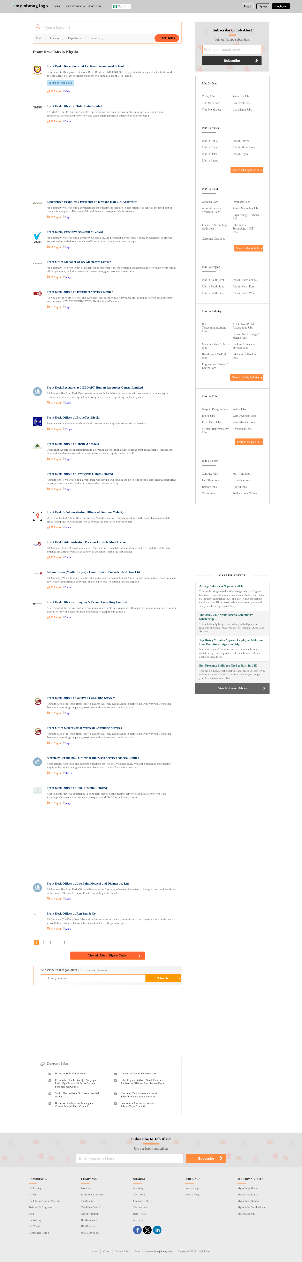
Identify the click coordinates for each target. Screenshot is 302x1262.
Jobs (57, 6)
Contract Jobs (210, 473)
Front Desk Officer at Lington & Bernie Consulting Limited (87, 602)
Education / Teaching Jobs (245, 356)
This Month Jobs (211, 109)
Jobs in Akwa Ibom (244, 147)
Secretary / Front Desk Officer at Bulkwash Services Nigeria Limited (93, 757)
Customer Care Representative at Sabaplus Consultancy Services (139, 1095)
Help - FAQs (139, 1213)
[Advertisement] (107, 162)
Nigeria (121, 6)
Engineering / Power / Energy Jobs (215, 366)
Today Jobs (208, 96)
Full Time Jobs (241, 473)
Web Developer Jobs (244, 415)
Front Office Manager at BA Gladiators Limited (79, 261)
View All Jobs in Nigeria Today (107, 955)
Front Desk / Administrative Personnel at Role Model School (87, 542)
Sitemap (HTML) (142, 1200)
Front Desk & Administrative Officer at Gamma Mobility (85, 512)
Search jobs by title (248, 441)
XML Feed (139, 1194)
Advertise (138, 1220)
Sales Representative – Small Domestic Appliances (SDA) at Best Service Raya (142, 1082)
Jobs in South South (213, 286)
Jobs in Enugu (210, 147)
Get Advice (74, 6)
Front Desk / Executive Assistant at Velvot (75, 231)
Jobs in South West (213, 279)
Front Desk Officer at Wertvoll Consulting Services (81, 697)
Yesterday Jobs (241, 96)
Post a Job (86, 1188)
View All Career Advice (232, 688)
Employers (281, 6)
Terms (138, 1251)
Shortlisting (87, 1200)
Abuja (68, 277)
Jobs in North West (244, 293)
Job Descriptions (90, 1232)
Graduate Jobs (210, 201)
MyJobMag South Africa (251, 1207)
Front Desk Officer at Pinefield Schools (73, 443)
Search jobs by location (245, 170)
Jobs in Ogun (240, 154)
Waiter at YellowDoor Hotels (71, 1073)
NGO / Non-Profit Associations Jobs (243, 325)
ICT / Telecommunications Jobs (214, 327)
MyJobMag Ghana (247, 1188)
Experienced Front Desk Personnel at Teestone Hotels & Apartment (92, 201)
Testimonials (140, 1207)
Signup (263, 6)
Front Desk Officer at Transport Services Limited (80, 291)
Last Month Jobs (242, 109)
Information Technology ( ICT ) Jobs (244, 228)
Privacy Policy (122, 1251)
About (95, 1251)
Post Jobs (94, 6)
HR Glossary (88, 1226)
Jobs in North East (243, 286)
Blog (31, 1213)
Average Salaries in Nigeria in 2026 (221, 586)
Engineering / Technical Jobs (246, 216)
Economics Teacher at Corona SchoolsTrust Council (137, 1105)
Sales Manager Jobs (244, 422)
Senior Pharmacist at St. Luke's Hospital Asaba (77, 1095)
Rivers (68, 773)
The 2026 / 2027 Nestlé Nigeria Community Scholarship (226, 617)
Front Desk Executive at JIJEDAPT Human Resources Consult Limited (95, 387)
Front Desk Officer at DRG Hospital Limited (77, 787)
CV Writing (35, 1220)
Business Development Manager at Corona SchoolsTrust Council (74, 1105)
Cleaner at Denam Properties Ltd (139, 1073)
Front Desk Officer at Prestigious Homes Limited (80, 473)
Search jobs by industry (245, 377)
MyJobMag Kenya (247, 1194)
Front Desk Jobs (211, 422)
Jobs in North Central (245, 279)
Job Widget (139, 1188)
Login (247, 6)
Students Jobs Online (245, 493)
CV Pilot (33, 1194)
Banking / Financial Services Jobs (244, 346)
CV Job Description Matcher (44, 1200)
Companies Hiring (39, 1232)
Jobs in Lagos (210, 160)
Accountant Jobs (242, 428)
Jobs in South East (212, 293)
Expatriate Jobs (241, 480)
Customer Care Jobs (213, 238)
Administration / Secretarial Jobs (211, 210)
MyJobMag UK (246, 1213)
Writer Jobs (239, 409)
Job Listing (35, 1188)
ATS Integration (90, 1213)
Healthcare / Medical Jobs (214, 356)
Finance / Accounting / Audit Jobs (215, 226)
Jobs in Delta (209, 154)
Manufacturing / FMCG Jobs (215, 346)
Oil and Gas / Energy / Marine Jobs (246, 335)
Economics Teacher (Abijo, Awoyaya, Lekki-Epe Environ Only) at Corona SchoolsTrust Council (75, 1083)
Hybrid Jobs (240, 486)
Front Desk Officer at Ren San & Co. (72, 913)
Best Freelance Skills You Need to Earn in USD (228, 665)
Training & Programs (40, 1207)
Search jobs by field (247, 248)
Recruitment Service (92, 1194)
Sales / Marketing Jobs (246, 208)
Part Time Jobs (210, 480)
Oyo (67, 91)
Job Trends (35, 1226)
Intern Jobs (208, 415)
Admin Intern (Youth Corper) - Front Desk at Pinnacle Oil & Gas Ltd (93, 572)
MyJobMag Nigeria (248, 1200)
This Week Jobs (211, 103)
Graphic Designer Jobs (215, 409)
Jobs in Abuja (210, 140)
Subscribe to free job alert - (74, 970)
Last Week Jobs (241, 103)
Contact (107, 1251)
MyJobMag (204, 1251)
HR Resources (89, 1220)
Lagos (68, 121)
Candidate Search (90, 1207)
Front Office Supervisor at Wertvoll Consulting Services (84, 727)
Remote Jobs (209, 486)
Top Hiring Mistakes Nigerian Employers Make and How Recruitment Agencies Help (231, 642)
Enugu (68, 429)
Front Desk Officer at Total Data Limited (74, 106)
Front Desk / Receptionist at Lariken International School (85, 66)
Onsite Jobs (208, 493)
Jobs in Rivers (241, 140)
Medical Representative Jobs (215, 430)
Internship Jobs (241, 201)
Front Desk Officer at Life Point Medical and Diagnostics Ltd (88, 883)
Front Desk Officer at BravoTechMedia (73, 417)
